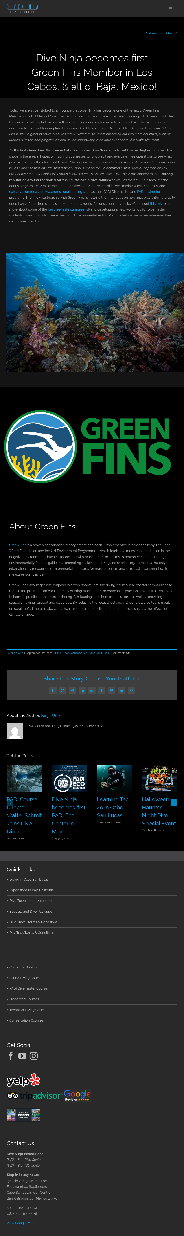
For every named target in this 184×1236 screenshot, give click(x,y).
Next (170, 33)
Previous (155, 33)
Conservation (79, 653)
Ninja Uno (17, 653)
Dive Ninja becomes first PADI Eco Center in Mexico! (68, 815)
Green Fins (17, 545)
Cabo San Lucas (99, 653)
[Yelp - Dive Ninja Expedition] (23, 1076)
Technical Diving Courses (28, 1010)
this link (156, 204)
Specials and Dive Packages (31, 912)
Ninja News (62, 653)
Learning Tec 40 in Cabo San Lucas (113, 807)
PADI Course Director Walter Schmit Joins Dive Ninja (24, 815)
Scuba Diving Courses (26, 978)
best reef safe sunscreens (68, 209)
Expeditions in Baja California (31, 890)
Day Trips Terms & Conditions (31, 933)
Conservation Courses (26, 1020)
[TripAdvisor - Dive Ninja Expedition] (35, 1092)
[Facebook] (11, 1056)
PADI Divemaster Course (28, 988)
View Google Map (20, 1223)
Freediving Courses (24, 999)
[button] (10, 802)
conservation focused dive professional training (45, 192)
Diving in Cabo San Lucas (28, 880)
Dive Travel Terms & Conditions (33, 922)
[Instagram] (34, 1056)
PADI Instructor (148, 192)
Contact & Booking (23, 967)
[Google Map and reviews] (77, 1092)
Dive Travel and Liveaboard (30, 901)
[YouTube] (22, 1056)
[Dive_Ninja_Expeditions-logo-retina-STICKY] (22, 6)
